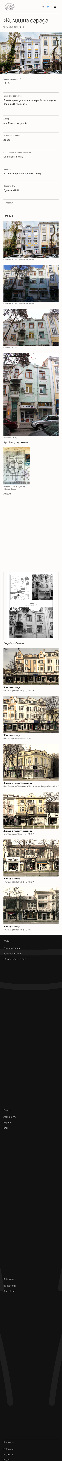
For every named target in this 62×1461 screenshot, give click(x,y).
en (48, 6)
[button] (55, 6)
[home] (9, 6)
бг (43, 6)
